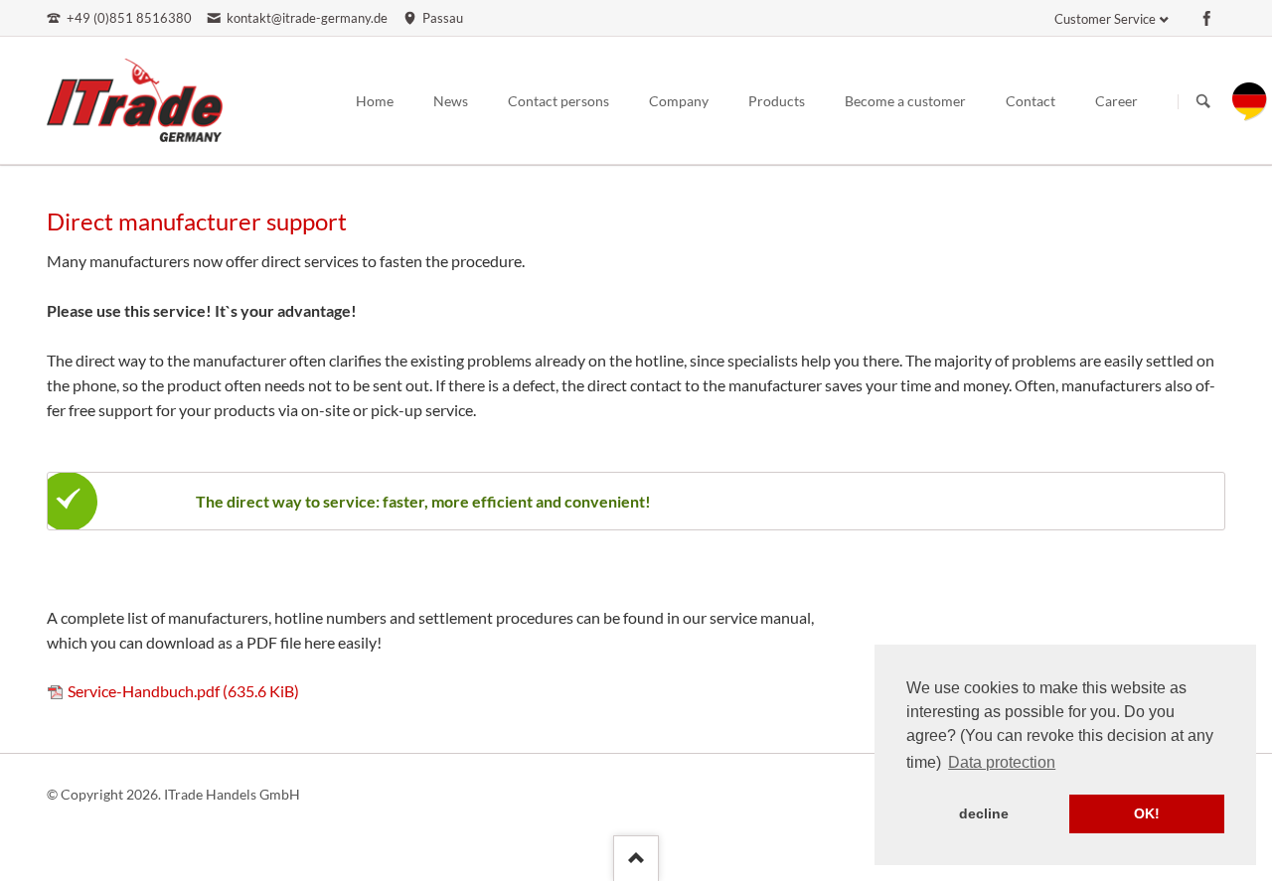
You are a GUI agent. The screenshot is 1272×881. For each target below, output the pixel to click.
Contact (1030, 100)
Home (375, 100)
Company (679, 100)
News (450, 100)
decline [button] (984, 813)
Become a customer (905, 100)
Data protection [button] (1001, 762)
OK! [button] (1147, 813)
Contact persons (558, 100)
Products (776, 100)
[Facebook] (1207, 18)
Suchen (1203, 101)
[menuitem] (1249, 114)
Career (1116, 100)
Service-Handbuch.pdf (183, 690)
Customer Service (1105, 19)
